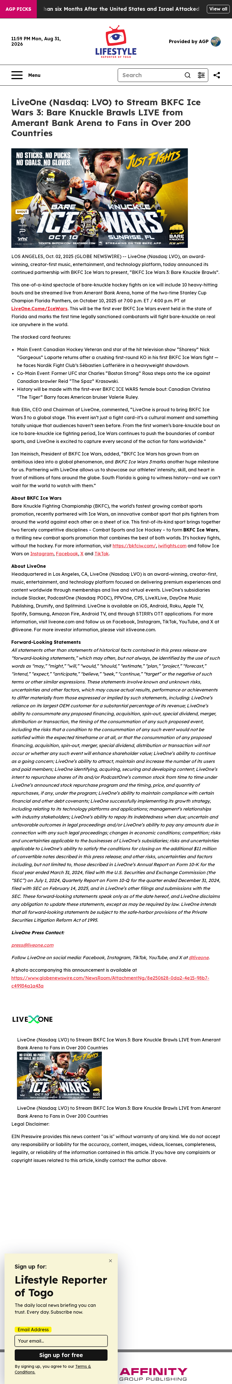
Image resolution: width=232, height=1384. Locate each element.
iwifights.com (172, 545)
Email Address (33, 1329)
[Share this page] (217, 75)
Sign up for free (61, 1354)
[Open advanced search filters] (201, 75)
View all (218, 9)
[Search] (187, 75)
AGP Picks (18, 9)
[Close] (110, 1260)
